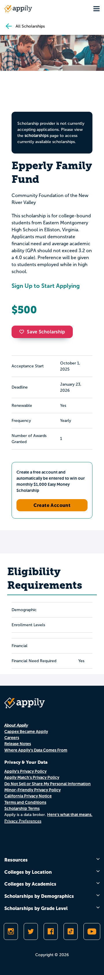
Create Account (52, 505)
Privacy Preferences (22, 821)
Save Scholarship (46, 331)
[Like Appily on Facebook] (51, 931)
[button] (23, 331)
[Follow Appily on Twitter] (31, 931)
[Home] (18, 8)
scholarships (37, 135)
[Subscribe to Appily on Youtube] (91, 931)
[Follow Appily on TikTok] (71, 931)
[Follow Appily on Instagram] (11, 931)
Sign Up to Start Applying (46, 286)
